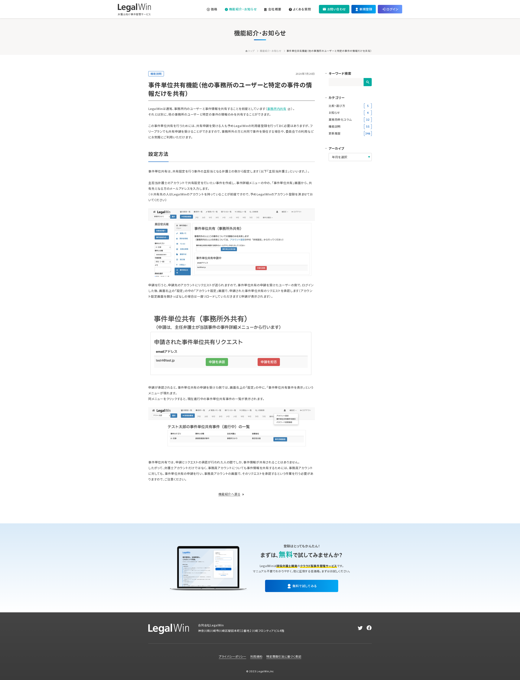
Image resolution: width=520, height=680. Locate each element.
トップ (251, 50)
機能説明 (156, 74)
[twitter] (360, 628)
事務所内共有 (276, 108)
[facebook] (369, 628)
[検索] (368, 82)
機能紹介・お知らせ (271, 50)
